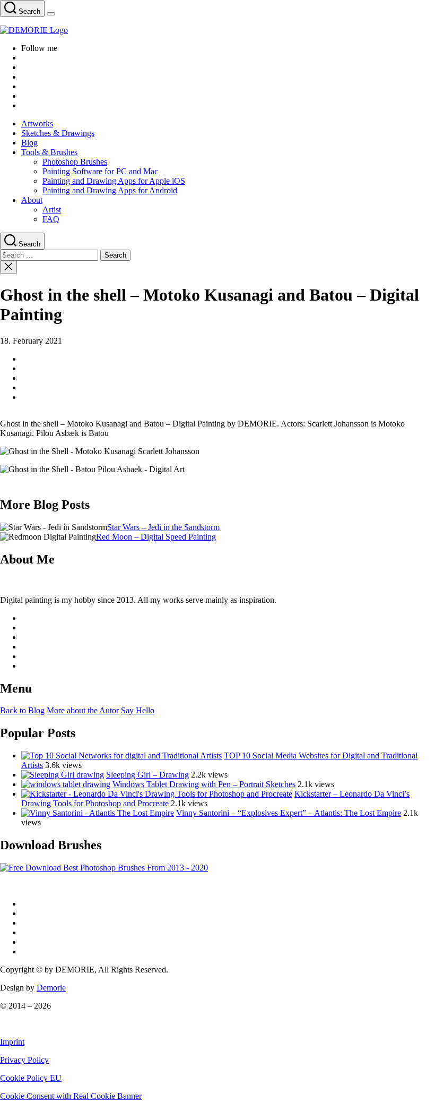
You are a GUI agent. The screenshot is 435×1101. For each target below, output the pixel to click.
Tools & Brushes (49, 152)
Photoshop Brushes (74, 161)
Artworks (37, 123)
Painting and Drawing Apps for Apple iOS (113, 180)
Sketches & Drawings (57, 133)
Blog (29, 142)
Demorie (51, 987)
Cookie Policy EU (31, 1077)
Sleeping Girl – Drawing (147, 774)
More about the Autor (83, 710)
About (31, 199)
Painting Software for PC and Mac (100, 171)
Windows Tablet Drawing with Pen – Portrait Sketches (203, 784)
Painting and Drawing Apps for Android (109, 190)
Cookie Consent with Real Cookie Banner (71, 1095)
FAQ (50, 219)
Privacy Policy (24, 1059)
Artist (51, 209)
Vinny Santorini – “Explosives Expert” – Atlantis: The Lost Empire (288, 812)
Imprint (12, 1041)
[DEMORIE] (217, 30)
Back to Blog (22, 710)
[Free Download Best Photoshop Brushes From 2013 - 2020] (104, 867)
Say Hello (137, 710)
